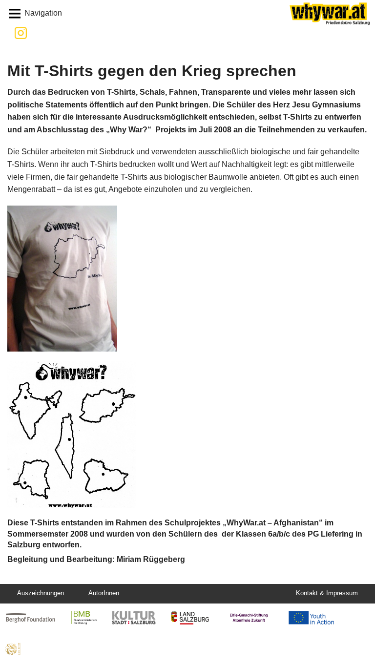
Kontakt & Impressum (327, 593)
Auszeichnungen (40, 593)
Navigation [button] (43, 13)
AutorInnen (103, 593)
